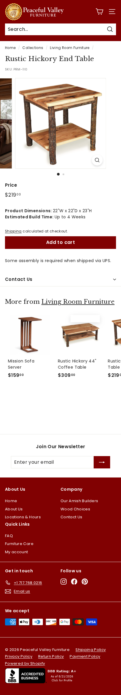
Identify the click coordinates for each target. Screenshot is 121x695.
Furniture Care (19, 543)
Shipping (13, 231)
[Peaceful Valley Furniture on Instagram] (63, 581)
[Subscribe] (102, 462)
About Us (14, 509)
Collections (32, 47)
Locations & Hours (23, 517)
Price (11, 185)
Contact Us (19, 279)
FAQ (9, 536)
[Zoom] (97, 160)
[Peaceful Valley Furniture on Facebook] (74, 581)
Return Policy (51, 656)
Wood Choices (75, 509)
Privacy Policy (18, 656)
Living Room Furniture (69, 47)
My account (16, 552)
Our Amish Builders (79, 501)
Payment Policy (85, 656)
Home (10, 47)
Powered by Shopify (25, 663)
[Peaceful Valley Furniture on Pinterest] (85, 581)
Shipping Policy (90, 649)
